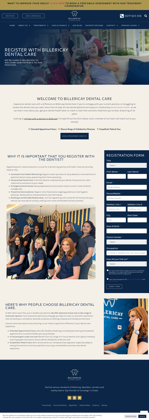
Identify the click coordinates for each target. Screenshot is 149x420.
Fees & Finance (59, 25)
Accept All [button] (142, 416)
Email (109, 182)
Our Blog (77, 25)
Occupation (112, 248)
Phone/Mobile (113, 193)
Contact (111, 25)
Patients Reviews (94, 25)
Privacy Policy (113, 281)
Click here (57, 3)
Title (108, 160)
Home (12, 25)
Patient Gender (113, 237)
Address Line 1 (113, 204)
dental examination (120, 107)
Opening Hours (129, 25)
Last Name (133, 171)
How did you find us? (117, 259)
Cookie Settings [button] (131, 416)
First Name (112, 171)
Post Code (132, 215)
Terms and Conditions (134, 279)
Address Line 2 (135, 204)
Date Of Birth (112, 226)
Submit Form (114, 286)
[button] (146, 16)
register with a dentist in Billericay (41, 118)
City (108, 215)
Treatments (40, 25)
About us (23, 25)
